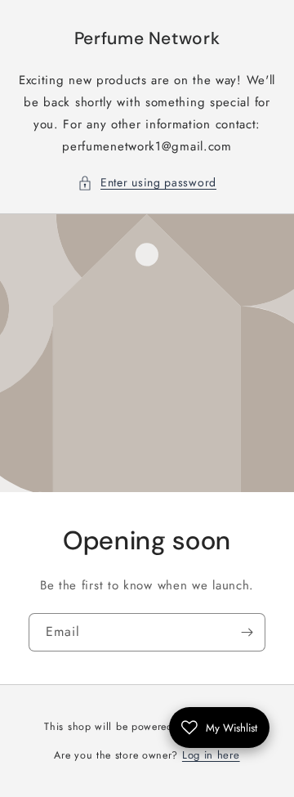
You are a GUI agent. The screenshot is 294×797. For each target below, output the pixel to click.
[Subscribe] (247, 632)
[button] (147, 182)
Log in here (211, 755)
